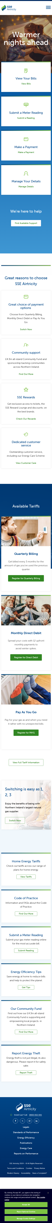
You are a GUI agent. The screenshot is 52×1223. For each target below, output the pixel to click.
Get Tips (26, 987)
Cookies (29, 1168)
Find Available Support (26, 223)
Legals (26, 1127)
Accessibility (25, 1173)
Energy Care (26, 1148)
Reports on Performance (26, 1153)
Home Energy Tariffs (26, 861)
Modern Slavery (13, 1173)
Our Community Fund (26, 1008)
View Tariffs (26, 876)
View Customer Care (26, 463)
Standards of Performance (26, 1132)
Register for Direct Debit (26, 657)
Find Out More (26, 374)
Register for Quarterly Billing (26, 578)
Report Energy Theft (26, 1053)
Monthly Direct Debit (26, 633)
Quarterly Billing (26, 554)
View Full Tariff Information (26, 762)
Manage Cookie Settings (26, 1218)
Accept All (26, 1204)
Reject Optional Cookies (26, 1211)
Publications (26, 1142)
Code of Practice (26, 898)
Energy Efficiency (26, 1137)
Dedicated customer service (26, 443)
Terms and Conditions (15, 1168)
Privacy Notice (39, 1168)
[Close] (48, 1192)
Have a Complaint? (39, 1173)
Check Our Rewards (26, 418)
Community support (26, 352)
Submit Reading (26, 950)
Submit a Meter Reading (26, 935)
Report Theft (26, 1072)
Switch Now (26, 329)
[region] (26, 1206)
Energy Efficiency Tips (26, 972)
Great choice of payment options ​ (26, 306)
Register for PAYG (26, 732)
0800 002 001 (35, 1115)
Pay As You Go (26, 712)
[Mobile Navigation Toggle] (48, 8)
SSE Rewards (26, 397)
